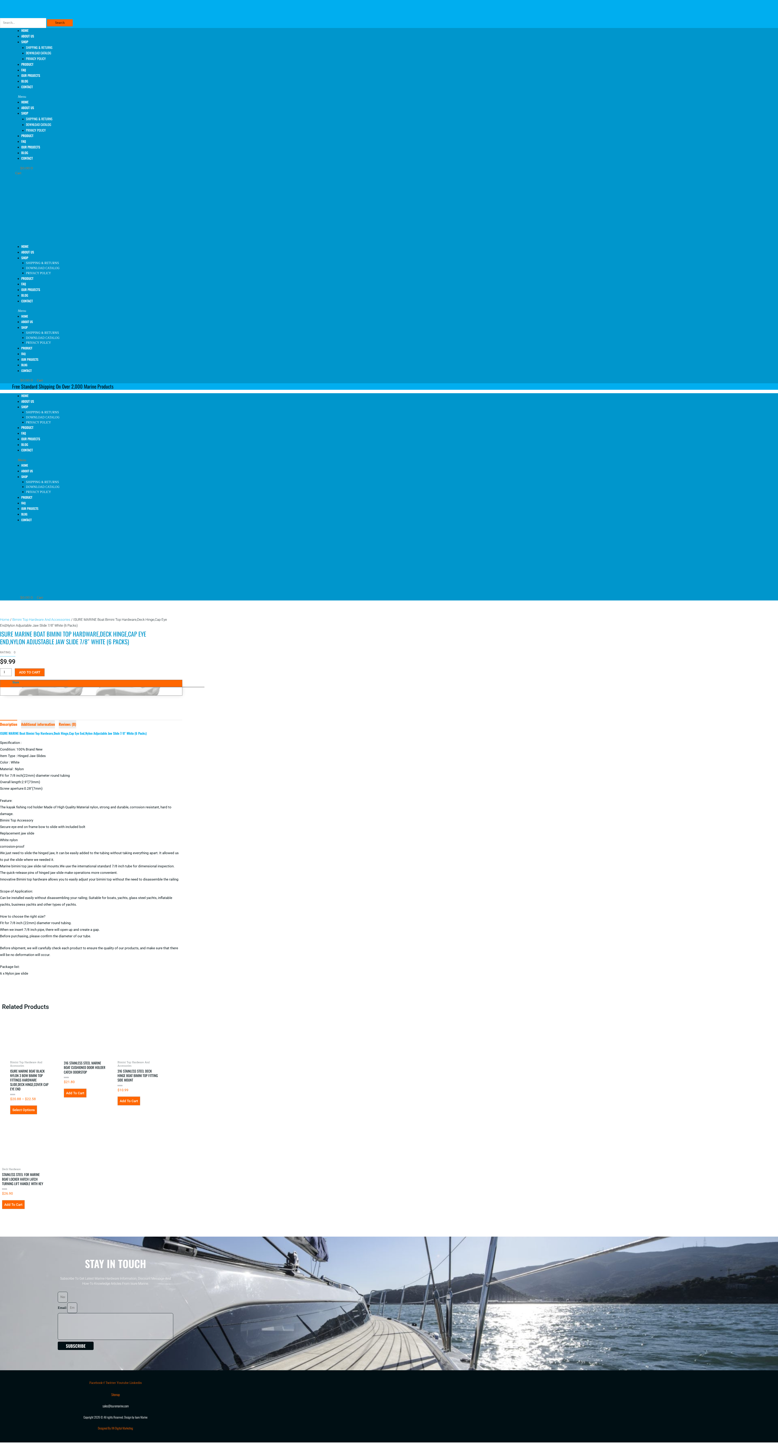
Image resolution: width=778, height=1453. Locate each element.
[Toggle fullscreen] (25, 1446)
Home (4, 619)
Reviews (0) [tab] (67, 724)
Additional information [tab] (38, 724)
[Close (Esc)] (59, 1446)
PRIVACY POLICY (36, 58)
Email (62, 1307)
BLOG (24, 152)
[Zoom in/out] (8, 1446)
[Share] (42, 1446)
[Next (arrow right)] (25, 1451)
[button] (116, 97)
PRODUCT (27, 64)
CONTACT (27, 86)
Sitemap (115, 1394)
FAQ (23, 141)
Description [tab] (8, 724)
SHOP (24, 41)
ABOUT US (27, 107)
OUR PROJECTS (30, 75)
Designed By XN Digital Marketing (115, 1428)
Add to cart (29, 672)
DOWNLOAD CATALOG (38, 52)
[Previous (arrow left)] (8, 1451)
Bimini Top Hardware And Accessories (41, 619)
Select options (23, 1110)
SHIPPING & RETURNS (39, 47)
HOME (25, 102)
